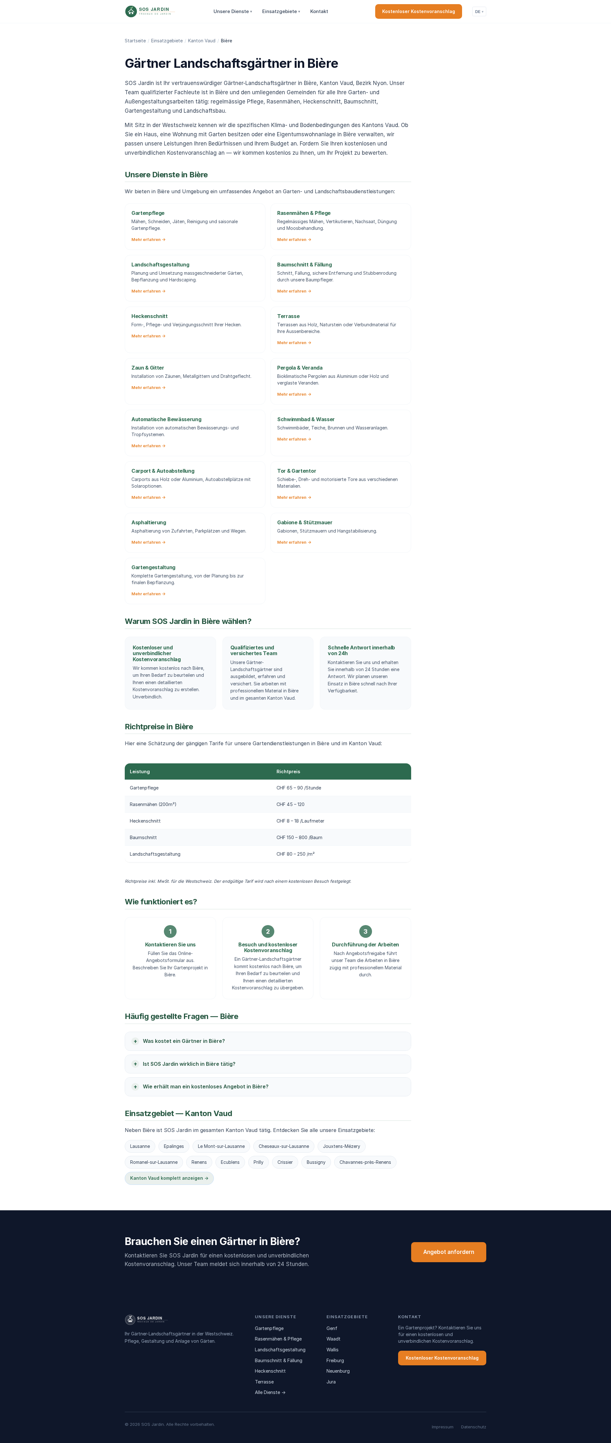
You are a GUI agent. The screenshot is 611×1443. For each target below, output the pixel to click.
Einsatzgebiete (281, 11)
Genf (332, 1328)
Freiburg (335, 1360)
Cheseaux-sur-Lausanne (284, 1146)
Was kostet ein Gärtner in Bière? (184, 1041)
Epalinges (174, 1146)
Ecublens (230, 1162)
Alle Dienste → (270, 1392)
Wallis (333, 1349)
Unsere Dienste (233, 11)
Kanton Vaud (201, 40)
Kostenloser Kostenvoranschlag (418, 11)
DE (479, 11)
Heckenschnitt (270, 1371)
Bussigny (316, 1162)
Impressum (442, 1426)
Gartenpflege (269, 1328)
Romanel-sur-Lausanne (154, 1162)
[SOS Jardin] (162, 11)
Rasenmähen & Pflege (278, 1338)
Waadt (334, 1338)
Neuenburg (338, 1371)
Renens (199, 1162)
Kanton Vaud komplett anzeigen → (169, 1178)
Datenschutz (473, 1426)
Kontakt (319, 11)
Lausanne (140, 1146)
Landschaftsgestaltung (280, 1349)
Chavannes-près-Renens (365, 1162)
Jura (331, 1381)
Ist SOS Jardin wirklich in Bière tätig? (189, 1064)
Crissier (285, 1162)
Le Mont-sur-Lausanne (221, 1146)
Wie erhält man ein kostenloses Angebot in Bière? (206, 1086)
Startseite (135, 40)
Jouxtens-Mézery (341, 1146)
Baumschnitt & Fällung (278, 1360)
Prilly (258, 1162)
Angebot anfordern (448, 1252)
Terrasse (264, 1381)
